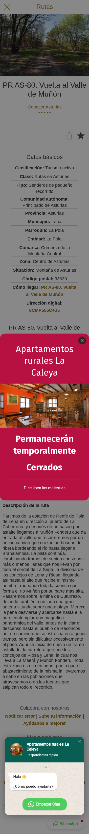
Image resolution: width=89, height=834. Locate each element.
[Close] (82, 340)
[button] (79, 741)
